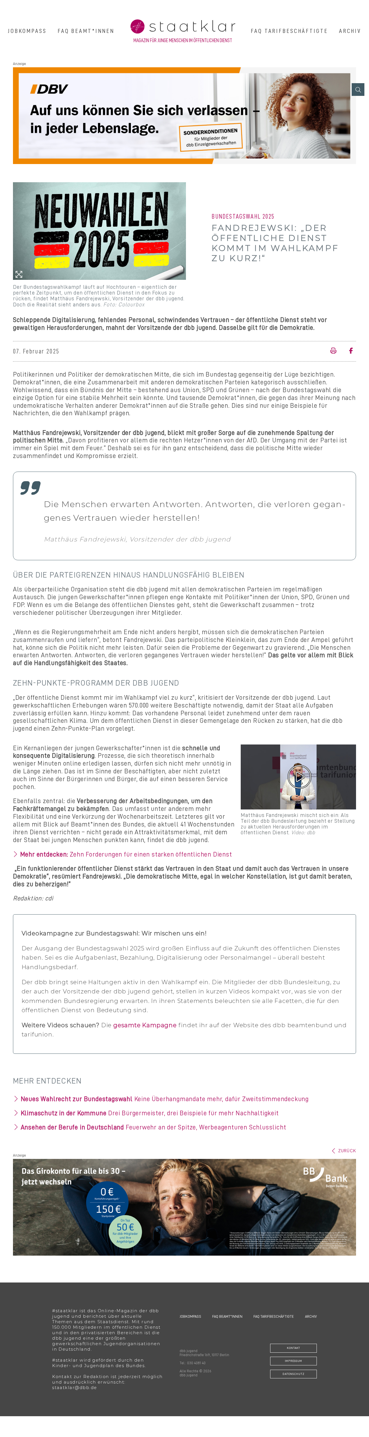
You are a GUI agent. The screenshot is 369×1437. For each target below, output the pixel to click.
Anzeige (19, 64)
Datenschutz (293, 1373)
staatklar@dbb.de (74, 1387)
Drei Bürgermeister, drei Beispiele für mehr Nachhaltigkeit (150, 1113)
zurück (347, 1151)
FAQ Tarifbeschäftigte (289, 31)
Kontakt (293, 1347)
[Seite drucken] (335, 351)
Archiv (350, 31)
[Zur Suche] (358, 89)
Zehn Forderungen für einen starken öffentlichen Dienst (126, 854)
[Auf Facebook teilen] (348, 351)
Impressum (293, 1360)
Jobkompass (27, 31)
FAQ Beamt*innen (86, 31)
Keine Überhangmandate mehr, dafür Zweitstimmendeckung (165, 1099)
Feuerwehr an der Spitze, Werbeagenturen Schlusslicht (153, 1127)
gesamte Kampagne (145, 1025)
